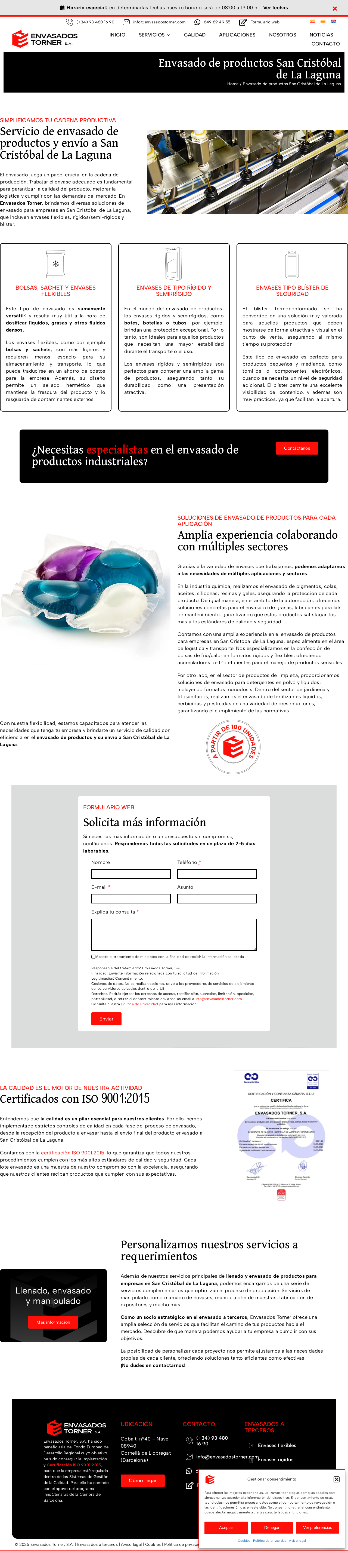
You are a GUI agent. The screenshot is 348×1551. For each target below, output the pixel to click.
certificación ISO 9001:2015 (72, 1153)
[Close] (334, 8)
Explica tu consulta (115, 912)
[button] (336, 1479)
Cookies (244, 1541)
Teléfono (189, 862)
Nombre (100, 862)
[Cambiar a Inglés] (333, 21)
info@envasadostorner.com (218, 999)
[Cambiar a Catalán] (323, 21)
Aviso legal (297, 1541)
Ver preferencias (317, 1527)
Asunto (185, 887)
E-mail (101, 887)
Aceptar (226, 1527)
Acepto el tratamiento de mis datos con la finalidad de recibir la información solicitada (170, 957)
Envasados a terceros (97, 1544)
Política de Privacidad (139, 1004)
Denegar (271, 1527)
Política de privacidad (269, 1541)
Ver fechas (275, 8)
